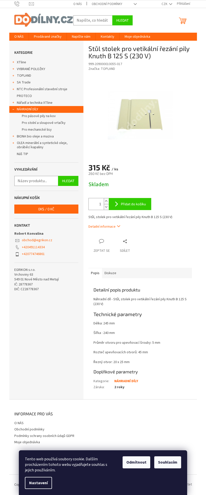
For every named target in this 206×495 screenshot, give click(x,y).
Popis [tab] (95, 273)
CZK (165, 4)
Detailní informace (102, 226)
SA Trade (24, 82)
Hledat (122, 20)
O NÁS (77, 4)
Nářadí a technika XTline (35, 102)
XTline (21, 62)
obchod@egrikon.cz (37, 240)
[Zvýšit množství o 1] (106, 201)
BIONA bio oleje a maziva (35, 136)
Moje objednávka (27, 442)
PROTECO (24, 95)
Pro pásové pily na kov (39, 116)
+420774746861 (33, 254)
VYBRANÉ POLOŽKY (31, 69)
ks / (46, 209)
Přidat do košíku (133, 204)
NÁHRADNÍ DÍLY (27, 109)
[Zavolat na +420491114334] (21, 4)
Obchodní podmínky (107, 4)
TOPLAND (24, 75)
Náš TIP (22, 154)
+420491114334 (33, 247)
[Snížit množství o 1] (106, 207)
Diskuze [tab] (110, 273)
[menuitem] (19, 37)
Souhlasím (167, 462)
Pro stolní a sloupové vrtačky (44, 122)
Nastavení (38, 483)
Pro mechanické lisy (37, 129)
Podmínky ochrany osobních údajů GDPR (44, 435)
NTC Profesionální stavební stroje (42, 89)
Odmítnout (136, 462)
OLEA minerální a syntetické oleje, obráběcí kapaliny (42, 145)
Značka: (101, 68)
